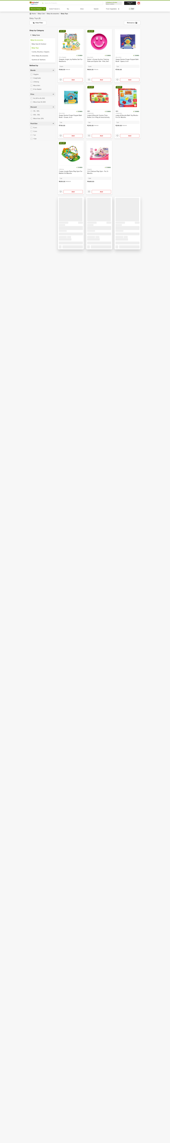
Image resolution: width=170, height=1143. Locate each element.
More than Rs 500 (39, 102)
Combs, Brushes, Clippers (40, 52)
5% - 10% (36, 111)
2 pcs (35, 131)
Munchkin (36, 86)
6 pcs (35, 128)
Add (73, 80)
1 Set (34, 139)
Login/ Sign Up (130, 3)
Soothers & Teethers (38, 60)
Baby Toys (35, 48)
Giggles (36, 74)
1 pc (34, 135)
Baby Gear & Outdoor (39, 44)
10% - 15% (36, 115)
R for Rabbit (37, 89)
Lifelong (36, 82)
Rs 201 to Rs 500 (39, 98)
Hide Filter (39, 23)
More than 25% (38, 119)
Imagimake (37, 78)
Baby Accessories (37, 40)
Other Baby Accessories (40, 56)
